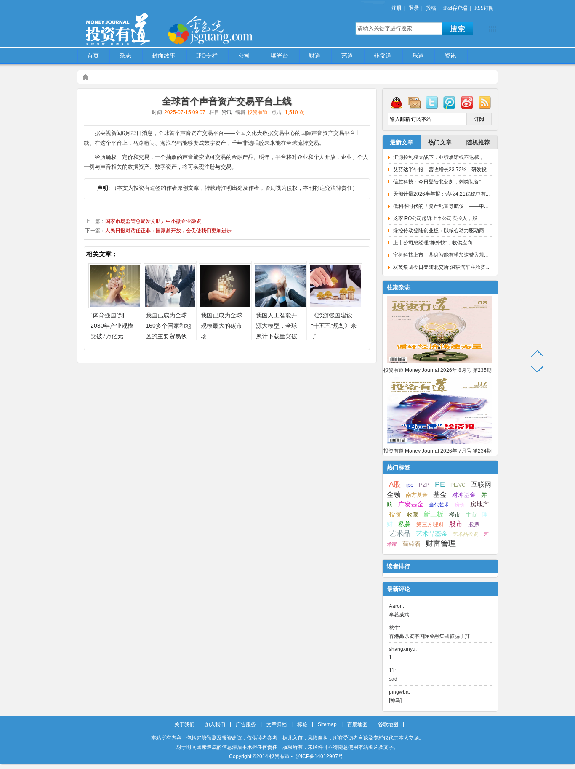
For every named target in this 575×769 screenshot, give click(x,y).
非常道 (382, 56)
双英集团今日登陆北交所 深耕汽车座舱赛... (441, 267)
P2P (424, 485)
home (85, 77)
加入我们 (215, 724)
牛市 (471, 515)
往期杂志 (398, 287)
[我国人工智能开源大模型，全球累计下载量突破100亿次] (280, 305)
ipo (409, 485)
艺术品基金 (431, 533)
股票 (474, 524)
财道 (315, 56)
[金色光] (224, 29)
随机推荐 (478, 142)
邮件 (414, 102)
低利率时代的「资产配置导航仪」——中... (440, 206)
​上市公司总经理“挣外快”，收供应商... (434, 243)
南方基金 (417, 495)
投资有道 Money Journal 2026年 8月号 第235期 (437, 370)
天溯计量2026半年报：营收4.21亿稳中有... (441, 194)
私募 (404, 524)
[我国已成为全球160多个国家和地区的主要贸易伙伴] (170, 305)
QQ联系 (396, 102)
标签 (302, 724)
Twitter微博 (431, 102)
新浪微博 (467, 102)
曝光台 (279, 56)
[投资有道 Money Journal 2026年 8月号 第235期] (439, 364)
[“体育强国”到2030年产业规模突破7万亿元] (114, 305)
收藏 (412, 515)
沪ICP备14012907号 (319, 756)
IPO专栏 (207, 56)
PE (440, 484)
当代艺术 (439, 505)
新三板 (433, 514)
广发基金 (410, 504)
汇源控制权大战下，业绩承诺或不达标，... (440, 157)
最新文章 (401, 142)
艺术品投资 (465, 534)
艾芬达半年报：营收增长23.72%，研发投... (441, 169)
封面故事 (164, 56)
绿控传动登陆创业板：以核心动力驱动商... (440, 230)
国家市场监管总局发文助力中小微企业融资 (153, 221)
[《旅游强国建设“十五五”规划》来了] (335, 305)
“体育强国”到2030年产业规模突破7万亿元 (112, 325)
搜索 (457, 28)
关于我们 (184, 724)
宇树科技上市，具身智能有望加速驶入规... (440, 255)
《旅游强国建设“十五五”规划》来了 (334, 325)
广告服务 (246, 724)
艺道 (347, 56)
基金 (440, 494)
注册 (396, 8)
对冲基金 (464, 495)
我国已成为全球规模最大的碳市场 (221, 325)
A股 (395, 484)
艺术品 (399, 534)
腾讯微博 (449, 102)
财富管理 (441, 543)
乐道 (418, 56)
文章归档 (276, 724)
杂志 (125, 56)
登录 (414, 8)
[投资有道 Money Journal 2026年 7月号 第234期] (439, 445)
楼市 (454, 515)
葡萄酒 (411, 544)
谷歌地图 (388, 724)
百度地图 (357, 724)
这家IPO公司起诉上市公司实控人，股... (437, 218)
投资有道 (157, 24)
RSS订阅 (484, 8)
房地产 (479, 504)
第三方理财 (430, 524)
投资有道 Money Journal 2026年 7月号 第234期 (437, 451)
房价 (460, 505)
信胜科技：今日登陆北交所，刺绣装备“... (438, 182)
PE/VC (458, 485)
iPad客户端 (455, 8)
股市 (456, 524)
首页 (93, 56)
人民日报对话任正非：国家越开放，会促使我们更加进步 (168, 230)
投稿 (431, 8)
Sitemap (327, 724)
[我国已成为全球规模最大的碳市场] (225, 305)
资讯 (450, 56)
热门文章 (440, 142)
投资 (395, 514)
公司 (244, 56)
